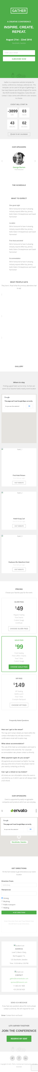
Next (36, 161)
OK (29, 406)
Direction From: (7, 881)
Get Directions (19, 912)
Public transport (9, 905)
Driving (6, 898)
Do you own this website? (12, 406)
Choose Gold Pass (19, 667)
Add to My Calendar (20, 134)
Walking (6, 908)
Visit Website (19, 483)
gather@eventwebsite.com (19, 978)
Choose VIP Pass (19, 705)
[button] (19, 836)
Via (6, 890)
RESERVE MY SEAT (19, 1038)
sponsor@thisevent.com (19, 982)
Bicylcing (6, 901)
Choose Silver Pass (19, 628)
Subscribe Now (19, 59)
